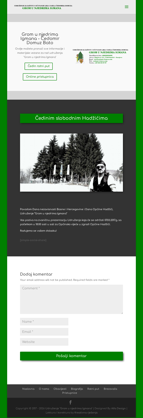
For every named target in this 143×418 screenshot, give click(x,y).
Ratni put (93, 389)
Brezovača (110, 389)
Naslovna (28, 389)
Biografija (77, 389)
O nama (44, 389)
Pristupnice (69, 393)
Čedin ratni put (39, 66)
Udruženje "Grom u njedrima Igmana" (68, 408)
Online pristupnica (40, 76)
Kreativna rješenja (85, 412)
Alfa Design (118, 408)
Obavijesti (60, 389)
